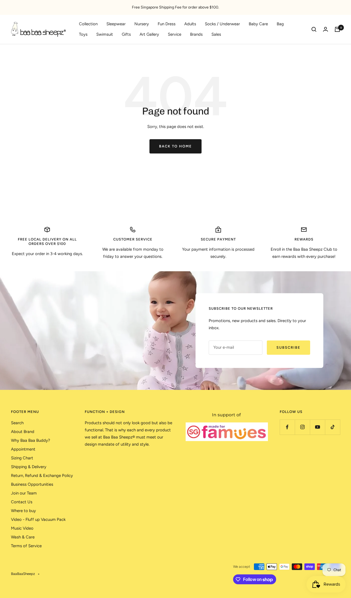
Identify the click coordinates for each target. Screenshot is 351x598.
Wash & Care (23, 537)
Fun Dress (167, 23)
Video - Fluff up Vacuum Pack (38, 519)
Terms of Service (26, 545)
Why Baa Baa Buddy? (30, 440)
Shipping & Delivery (28, 466)
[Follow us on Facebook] (287, 427)
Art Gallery (149, 34)
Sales (216, 34)
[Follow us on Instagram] (302, 427)
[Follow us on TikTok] (332, 427)
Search (17, 422)
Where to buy (23, 510)
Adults (190, 23)
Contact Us (21, 501)
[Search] (314, 29)
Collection (88, 23)
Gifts (126, 34)
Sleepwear (116, 23)
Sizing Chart (22, 458)
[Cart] (337, 29)
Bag (280, 23)
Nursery (141, 23)
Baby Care (258, 23)
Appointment (23, 449)
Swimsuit (104, 34)
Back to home (175, 146)
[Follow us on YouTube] (317, 427)
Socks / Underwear (222, 23)
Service (174, 34)
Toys (83, 34)
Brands (196, 34)
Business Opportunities (32, 484)
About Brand (22, 431)
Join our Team (24, 493)
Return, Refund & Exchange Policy (42, 475)
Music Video (22, 528)
